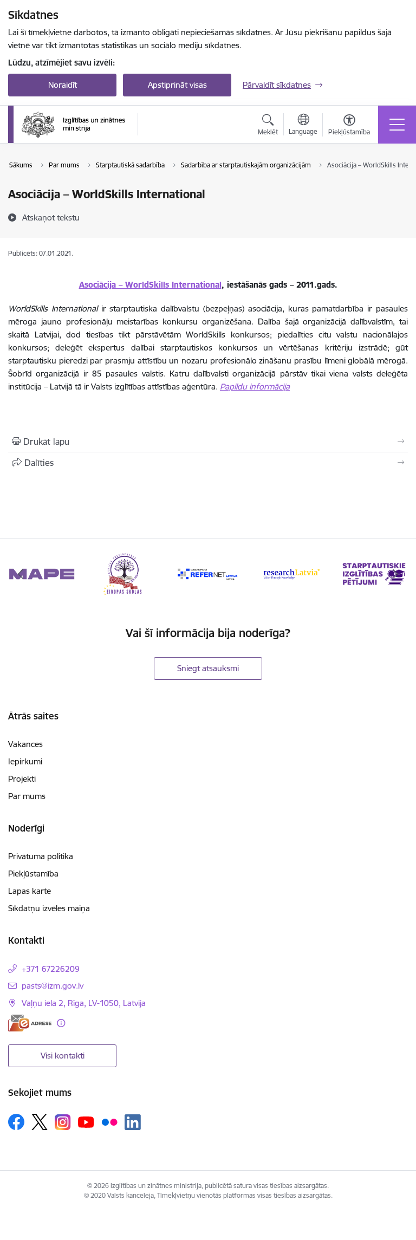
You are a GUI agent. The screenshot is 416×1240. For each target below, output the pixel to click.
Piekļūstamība (33, 873)
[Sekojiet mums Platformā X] (39, 1122)
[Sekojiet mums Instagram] (63, 1122)
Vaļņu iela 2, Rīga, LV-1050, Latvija (84, 1003)
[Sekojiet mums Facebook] (16, 1122)
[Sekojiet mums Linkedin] (133, 1122)
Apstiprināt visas (177, 85)
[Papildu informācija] (61, 1023)
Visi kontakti (62, 1055)
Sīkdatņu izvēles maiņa (49, 908)
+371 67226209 (51, 969)
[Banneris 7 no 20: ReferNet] (208, 573)
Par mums (27, 796)
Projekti (22, 779)
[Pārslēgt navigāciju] (397, 125)
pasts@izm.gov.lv (52, 986)
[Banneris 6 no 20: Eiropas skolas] (125, 573)
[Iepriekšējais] (21, 573)
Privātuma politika (40, 856)
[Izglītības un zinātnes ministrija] (73, 125)
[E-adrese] (29, 1023)
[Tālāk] (395, 573)
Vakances (25, 744)
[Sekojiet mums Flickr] (109, 1121)
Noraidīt (62, 85)
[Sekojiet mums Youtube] (86, 1121)
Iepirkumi (25, 761)
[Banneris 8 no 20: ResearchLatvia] (291, 573)
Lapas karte (29, 891)
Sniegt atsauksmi (208, 668)
